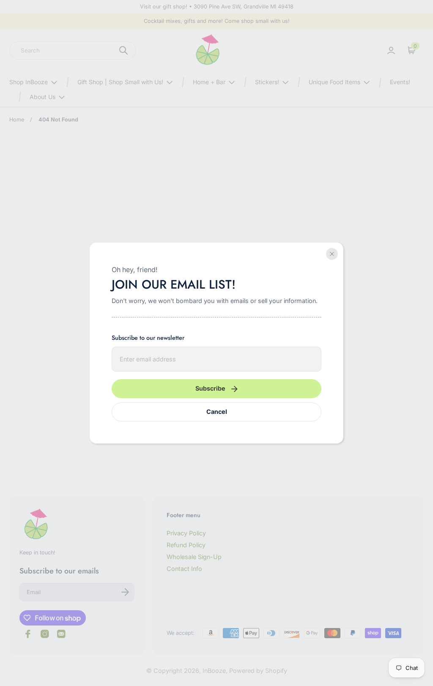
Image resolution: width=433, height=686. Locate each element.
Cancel (216, 411)
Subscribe (210, 388)
